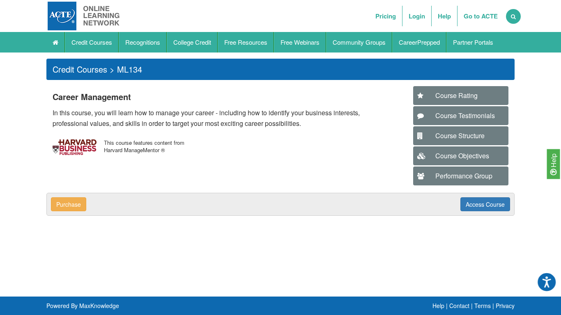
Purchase (68, 204)
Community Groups (359, 42)
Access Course (485, 204)
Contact (459, 305)
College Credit (192, 42)
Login (417, 16)
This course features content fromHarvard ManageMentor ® (144, 146)
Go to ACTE (481, 16)
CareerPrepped (419, 42)
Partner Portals (473, 42)
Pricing (385, 16)
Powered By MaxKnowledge (82, 305)
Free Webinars (300, 42)
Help (553, 161)
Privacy (505, 305)
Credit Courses (91, 42)
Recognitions (142, 42)
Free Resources (245, 42)
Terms (482, 305)
